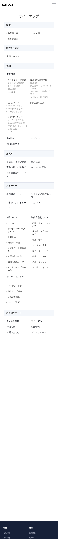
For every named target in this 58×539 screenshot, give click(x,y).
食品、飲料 (37, 239)
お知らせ (10, 326)
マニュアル (36, 321)
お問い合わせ (12, 332)
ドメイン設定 (14, 85)
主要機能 (10, 73)
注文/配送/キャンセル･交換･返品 (18, 127)
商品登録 (34, 82)
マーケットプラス (16, 111)
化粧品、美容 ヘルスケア (41, 232)
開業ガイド (11, 217)
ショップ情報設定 (16, 82)
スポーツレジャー (40, 261)
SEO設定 (12, 91)
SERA (10, 131)
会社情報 (6, 533)
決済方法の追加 (37, 102)
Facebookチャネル (16, 105)
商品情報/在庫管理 (16, 123)
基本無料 (6, 538)
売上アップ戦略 (15, 291)
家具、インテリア (40, 250)
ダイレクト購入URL (39, 97)
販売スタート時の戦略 (17, 249)
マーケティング (15, 285)
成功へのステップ (16, 261)
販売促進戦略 (14, 296)
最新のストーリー (15, 193)
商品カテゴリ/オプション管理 (40, 87)
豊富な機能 (13, 38)
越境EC (31, 538)
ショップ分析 (14, 302)
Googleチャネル (15, 108)
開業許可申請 (14, 242)
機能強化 (10, 138)
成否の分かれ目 (15, 256)
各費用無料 (13, 33)
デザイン (35, 138)
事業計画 (12, 237)
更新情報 (35, 326)
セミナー (10, 208)
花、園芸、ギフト (40, 267)
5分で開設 (37, 33)
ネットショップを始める (17, 268)
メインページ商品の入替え (40, 92)
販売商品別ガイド (39, 217)
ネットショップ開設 (17, 79)
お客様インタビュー (16, 202)
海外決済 (35, 161)
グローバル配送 (38, 167)
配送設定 (12, 88)
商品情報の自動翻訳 (16, 167)
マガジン (35, 202)
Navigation (54, 4)
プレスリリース (38, 332)
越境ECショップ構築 (16, 161)
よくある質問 (12, 321)
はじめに (12, 223)
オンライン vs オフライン (16, 230)
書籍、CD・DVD (39, 256)
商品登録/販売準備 (38, 79)
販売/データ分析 (15, 117)
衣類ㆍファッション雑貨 (41, 224)
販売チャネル (12, 56)
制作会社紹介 (12, 144)
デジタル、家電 (39, 245)
